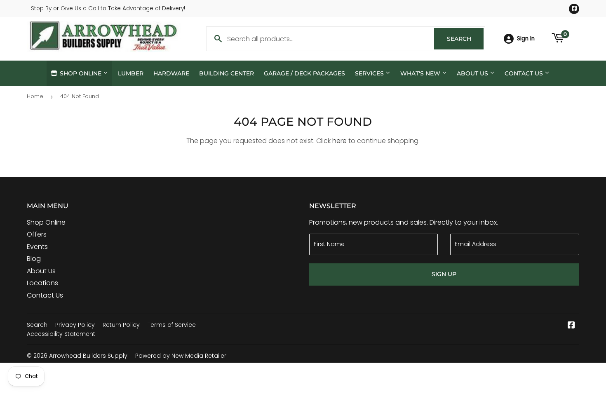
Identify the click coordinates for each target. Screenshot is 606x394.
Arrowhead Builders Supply (88, 356)
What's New (421, 73)
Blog (34, 258)
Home (35, 96)
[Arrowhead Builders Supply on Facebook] (571, 326)
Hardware (171, 73)
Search (465, 38)
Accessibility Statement (61, 334)
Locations (42, 283)
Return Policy (121, 325)
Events (37, 246)
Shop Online (80, 73)
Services (370, 73)
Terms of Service (172, 325)
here (339, 140)
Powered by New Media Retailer (180, 356)
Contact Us (525, 73)
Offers (37, 234)
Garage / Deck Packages (304, 73)
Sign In (526, 38)
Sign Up (444, 274)
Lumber (130, 73)
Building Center (226, 73)
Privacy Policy (75, 325)
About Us (473, 73)
